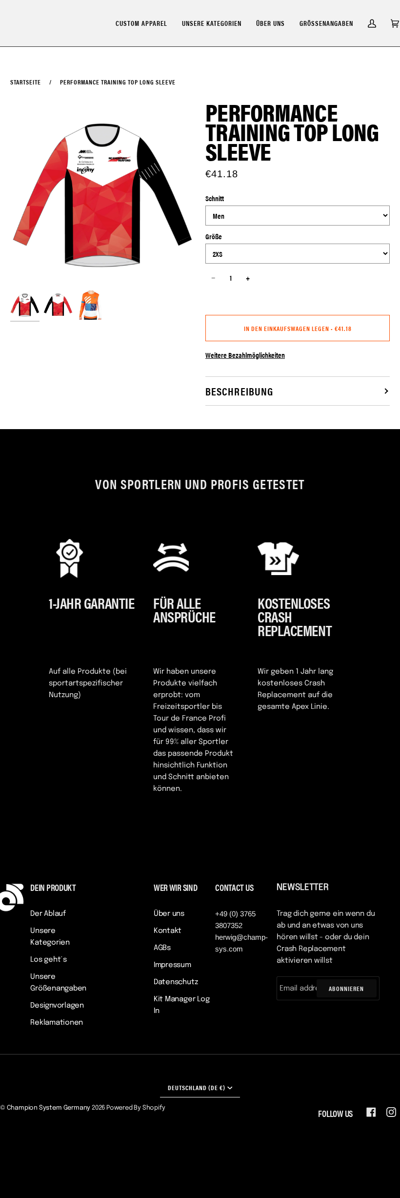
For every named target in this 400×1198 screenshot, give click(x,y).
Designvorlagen (57, 1006)
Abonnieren (346, 988)
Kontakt (167, 931)
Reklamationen (56, 1023)
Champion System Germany (49, 1108)
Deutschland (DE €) (196, 1087)
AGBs (162, 948)
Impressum (172, 965)
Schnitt (214, 198)
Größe (213, 236)
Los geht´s (48, 960)
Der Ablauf (48, 914)
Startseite (25, 81)
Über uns (169, 914)
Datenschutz (176, 982)
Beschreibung (239, 390)
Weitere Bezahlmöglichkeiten (245, 355)
